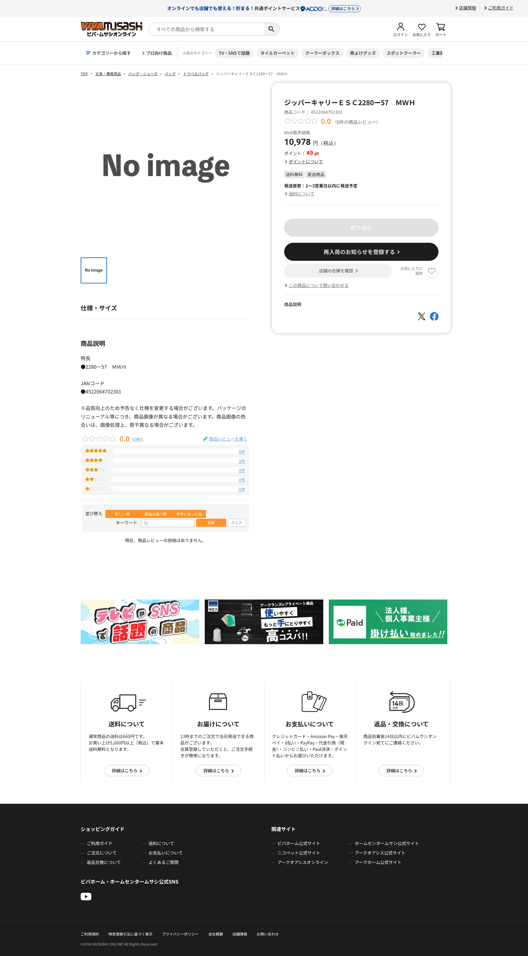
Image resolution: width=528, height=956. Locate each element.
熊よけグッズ (363, 53)
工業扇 (437, 53)
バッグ (170, 73)
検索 (211, 523)
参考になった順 (189, 514)
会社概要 (215, 933)
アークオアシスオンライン (302, 862)
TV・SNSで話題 (234, 53)
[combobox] (206, 29)
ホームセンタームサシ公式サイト (387, 843)
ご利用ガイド (501, 8)
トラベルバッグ (196, 73)
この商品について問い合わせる (319, 285)
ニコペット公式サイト (298, 853)
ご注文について (102, 853)
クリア (236, 523)
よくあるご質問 (163, 862)
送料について (301, 193)
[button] (400, 29)
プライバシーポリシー (180, 933)
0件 (137, 439)
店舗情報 (467, 8)
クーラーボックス (322, 53)
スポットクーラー (404, 53)
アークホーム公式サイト (378, 862)
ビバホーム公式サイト (298, 843)
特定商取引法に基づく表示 (130, 933)
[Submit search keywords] (272, 29)
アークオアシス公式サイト (380, 853)
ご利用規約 (90, 933)
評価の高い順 (156, 514)
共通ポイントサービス (261, 8)
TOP (84, 73)
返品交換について (104, 862)
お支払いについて (165, 853)
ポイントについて (306, 161)
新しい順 (122, 514)
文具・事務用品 (108, 73)
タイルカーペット (277, 53)
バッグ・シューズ (142, 73)
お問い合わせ (268, 933)
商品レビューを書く (228, 439)
